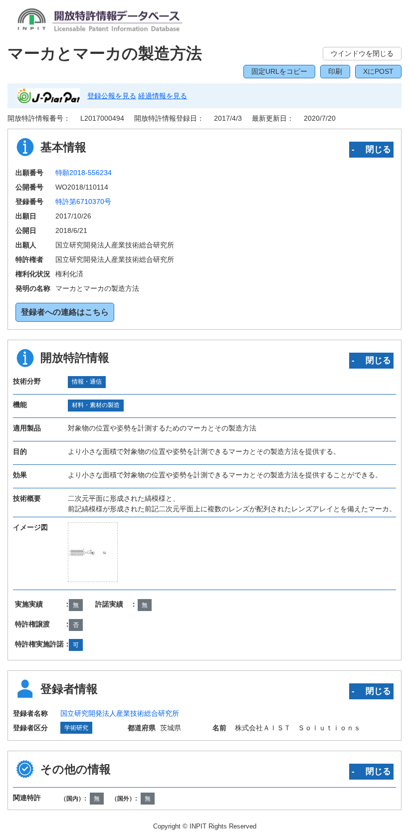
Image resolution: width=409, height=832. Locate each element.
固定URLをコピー (279, 71)
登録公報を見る (111, 96)
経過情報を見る (162, 96)
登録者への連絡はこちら (65, 312)
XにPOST (378, 71)
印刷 (335, 71)
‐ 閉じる (371, 149)
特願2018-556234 (83, 173)
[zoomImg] (92, 552)
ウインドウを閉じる (362, 53)
